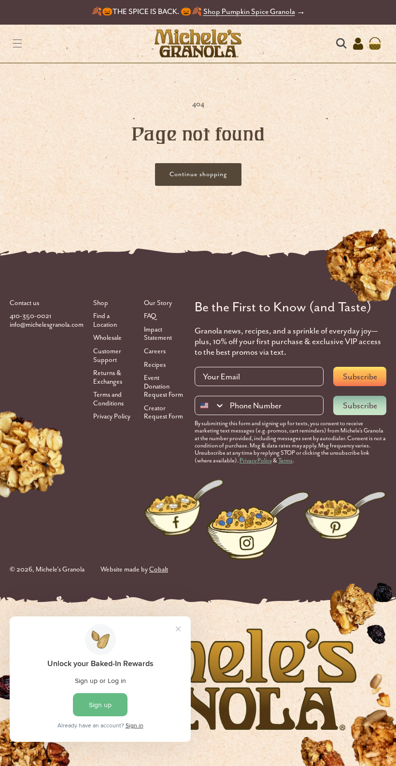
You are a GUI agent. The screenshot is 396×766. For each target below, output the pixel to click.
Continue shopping (198, 174)
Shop (100, 303)
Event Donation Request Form (163, 386)
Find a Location (105, 320)
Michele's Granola (60, 569)
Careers (155, 351)
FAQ (150, 316)
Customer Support (107, 355)
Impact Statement (158, 333)
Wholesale (107, 338)
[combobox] (210, 405)
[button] (17, 43)
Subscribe (360, 376)
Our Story (158, 303)
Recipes (155, 365)
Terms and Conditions (108, 398)
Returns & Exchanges (107, 377)
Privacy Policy (111, 416)
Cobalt (158, 569)
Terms (285, 460)
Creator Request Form (163, 412)
